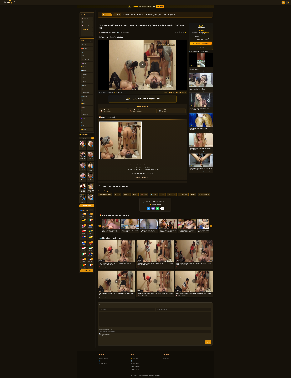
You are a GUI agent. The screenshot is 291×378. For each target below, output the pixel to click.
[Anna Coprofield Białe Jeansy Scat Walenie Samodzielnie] (201, 120)
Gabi (134, 194)
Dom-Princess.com (104, 194)
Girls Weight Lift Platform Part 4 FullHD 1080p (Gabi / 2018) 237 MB (193, 293)
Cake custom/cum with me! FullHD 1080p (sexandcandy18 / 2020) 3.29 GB (187, 231)
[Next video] (211, 226)
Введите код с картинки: (105, 329)
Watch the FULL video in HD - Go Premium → (175, 92)
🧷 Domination (203, 194)
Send (208, 342)
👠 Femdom (182, 194)
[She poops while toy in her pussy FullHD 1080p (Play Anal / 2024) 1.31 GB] (201, 160)
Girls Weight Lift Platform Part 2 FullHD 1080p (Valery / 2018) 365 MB (155, 293)
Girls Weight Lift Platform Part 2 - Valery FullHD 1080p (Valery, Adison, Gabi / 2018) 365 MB (115, 263)
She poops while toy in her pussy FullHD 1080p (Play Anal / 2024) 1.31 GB (201, 169)
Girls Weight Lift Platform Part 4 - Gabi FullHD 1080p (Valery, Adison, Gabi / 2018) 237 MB (155, 263)
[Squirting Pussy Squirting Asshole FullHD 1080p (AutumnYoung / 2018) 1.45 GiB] (111, 224)
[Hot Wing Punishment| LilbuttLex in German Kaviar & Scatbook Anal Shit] (201, 60)
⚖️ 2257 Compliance (135, 366)
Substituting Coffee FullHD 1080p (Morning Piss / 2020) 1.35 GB (200, 149)
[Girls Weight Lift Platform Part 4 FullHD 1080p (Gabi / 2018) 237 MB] (194, 281)
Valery (117, 194)
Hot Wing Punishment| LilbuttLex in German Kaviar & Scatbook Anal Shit (200, 69)
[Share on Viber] (153, 208)
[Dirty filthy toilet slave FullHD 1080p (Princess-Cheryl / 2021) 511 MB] (201, 100)
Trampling (171, 194)
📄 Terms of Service (135, 361)
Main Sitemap (166, 358)
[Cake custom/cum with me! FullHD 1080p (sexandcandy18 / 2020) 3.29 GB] (187, 224)
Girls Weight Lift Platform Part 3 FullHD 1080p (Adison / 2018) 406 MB (116, 294)
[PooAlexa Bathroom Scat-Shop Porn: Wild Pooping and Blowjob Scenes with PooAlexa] (201, 80)
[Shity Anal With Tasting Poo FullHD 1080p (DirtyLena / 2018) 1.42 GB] (149, 224)
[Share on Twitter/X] (162, 208)
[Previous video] (99, 226)
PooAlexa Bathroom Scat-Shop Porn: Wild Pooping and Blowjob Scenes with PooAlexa (200, 89)
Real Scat (117, 15)
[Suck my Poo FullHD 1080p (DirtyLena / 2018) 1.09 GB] (130, 224)
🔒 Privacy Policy (134, 358)
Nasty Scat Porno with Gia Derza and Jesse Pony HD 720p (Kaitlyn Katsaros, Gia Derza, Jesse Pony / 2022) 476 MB (168, 232)
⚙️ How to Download (103, 358)
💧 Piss (153, 194)
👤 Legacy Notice (103, 363)
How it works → (200, 47)
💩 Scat (143, 194)
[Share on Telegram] (148, 208)
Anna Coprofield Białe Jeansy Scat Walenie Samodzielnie (199, 129)
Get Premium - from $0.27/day (201, 43)
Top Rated (86, 29)
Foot (162, 194)
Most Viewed (86, 34)
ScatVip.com (106, 15)
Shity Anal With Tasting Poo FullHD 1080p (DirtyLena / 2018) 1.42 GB (148, 231)
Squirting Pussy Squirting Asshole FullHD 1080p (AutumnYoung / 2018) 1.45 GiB (110, 231)
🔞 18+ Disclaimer (135, 363)
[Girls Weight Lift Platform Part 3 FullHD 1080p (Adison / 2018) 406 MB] (116, 281)
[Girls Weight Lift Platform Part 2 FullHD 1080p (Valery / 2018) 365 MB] (155, 281)
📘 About (101, 361)
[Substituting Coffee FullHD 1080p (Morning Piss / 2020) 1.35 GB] (201, 140)
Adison (126, 194)
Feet (192, 194)
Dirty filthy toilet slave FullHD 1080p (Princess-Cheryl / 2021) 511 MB (200, 109)
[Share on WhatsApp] (157, 208)
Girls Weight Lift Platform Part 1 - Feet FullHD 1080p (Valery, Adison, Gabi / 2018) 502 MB (193, 263)
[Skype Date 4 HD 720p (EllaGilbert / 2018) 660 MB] (206, 224)
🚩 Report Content (135, 369)
